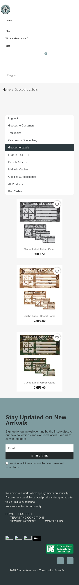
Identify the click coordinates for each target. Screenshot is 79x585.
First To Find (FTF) (19, 154)
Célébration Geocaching (22, 140)
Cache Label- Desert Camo (39, 315)
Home (9, 20)
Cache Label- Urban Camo (39, 249)
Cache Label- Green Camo (39, 382)
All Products (15, 184)
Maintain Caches (18, 169)
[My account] (59, 56)
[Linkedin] (70, 560)
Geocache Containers (21, 125)
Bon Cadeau (15, 191)
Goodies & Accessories (22, 176)
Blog (8, 45)
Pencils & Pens (17, 162)
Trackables (14, 132)
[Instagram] (60, 560)
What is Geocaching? (17, 38)
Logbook (13, 118)
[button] (75, 56)
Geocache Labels (18, 147)
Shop (8, 31)
